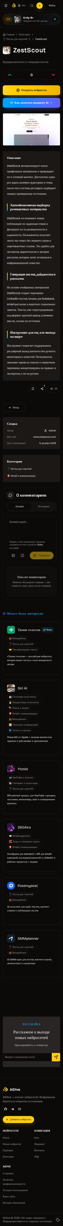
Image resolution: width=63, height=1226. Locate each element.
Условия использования (15, 1190)
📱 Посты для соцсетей (19, 468)
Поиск (6, 1137)
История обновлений (14, 1202)
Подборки (8, 1150)
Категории (24, 34)
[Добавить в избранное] (33, 389)
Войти (52, 5)
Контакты (39, 1150)
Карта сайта (9, 1196)
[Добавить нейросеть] (39, 5)
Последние (43, 506)
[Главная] (14, 5)
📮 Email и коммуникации (21, 475)
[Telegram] (12, 1109)
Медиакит (39, 1144)
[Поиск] (32, 5)
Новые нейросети (12, 1144)
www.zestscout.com (44, 436)
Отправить (44, 555)
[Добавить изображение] (13, 555)
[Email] (19, 1109)
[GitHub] (5, 1109)
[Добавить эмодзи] (22, 555)
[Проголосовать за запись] (9, 75)
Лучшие (19, 506)
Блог (36, 1137)
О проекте (8, 1173)
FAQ (36, 1156)
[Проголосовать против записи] (53, 75)
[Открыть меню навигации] (6, 5)
